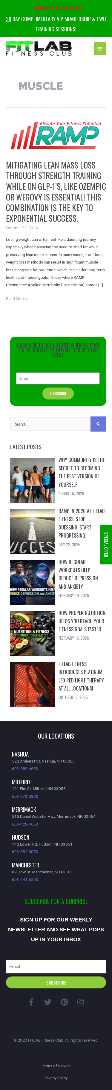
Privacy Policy (56, 1078)
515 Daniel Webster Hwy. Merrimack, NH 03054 (54, 816)
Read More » (17, 298)
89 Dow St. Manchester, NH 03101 (42, 871)
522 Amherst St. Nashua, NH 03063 (43, 761)
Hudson (20, 837)
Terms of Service (56, 1066)
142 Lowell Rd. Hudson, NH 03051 (42, 844)
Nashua (20, 754)
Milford (21, 782)
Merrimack (24, 809)
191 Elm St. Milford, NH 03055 (39, 788)
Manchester (25, 865)
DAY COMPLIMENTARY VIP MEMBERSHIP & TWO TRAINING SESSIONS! (56, 24)
